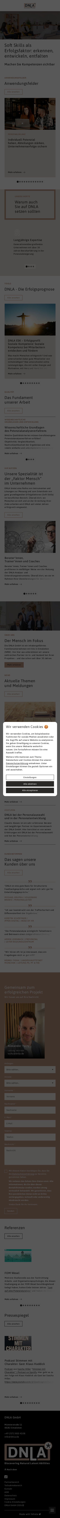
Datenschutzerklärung (17, 763)
